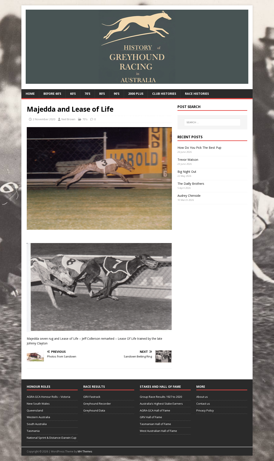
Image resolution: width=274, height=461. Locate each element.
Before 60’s (52, 94)
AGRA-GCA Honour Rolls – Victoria (48, 397)
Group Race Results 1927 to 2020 (161, 397)
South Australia (37, 424)
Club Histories (164, 94)
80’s (102, 94)
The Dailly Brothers (190, 184)
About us (202, 397)
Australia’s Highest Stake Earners (161, 403)
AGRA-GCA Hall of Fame (155, 410)
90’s (116, 94)
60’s (73, 94)
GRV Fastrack (91, 397)
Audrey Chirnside (189, 196)
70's (85, 119)
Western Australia (38, 417)
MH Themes (85, 451)
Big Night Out (186, 172)
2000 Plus (135, 94)
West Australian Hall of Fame (158, 431)
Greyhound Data (94, 410)
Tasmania (33, 431)
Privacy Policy (205, 410)
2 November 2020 (44, 119)
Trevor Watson (187, 160)
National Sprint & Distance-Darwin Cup (51, 438)
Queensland (35, 410)
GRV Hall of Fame (151, 417)
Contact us (203, 403)
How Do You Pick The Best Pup (199, 148)
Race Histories (197, 94)
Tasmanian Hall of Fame (155, 424)
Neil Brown (68, 119)
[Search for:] (212, 122)
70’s (87, 94)
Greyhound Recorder (97, 403)
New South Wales (38, 403)
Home (30, 94)
